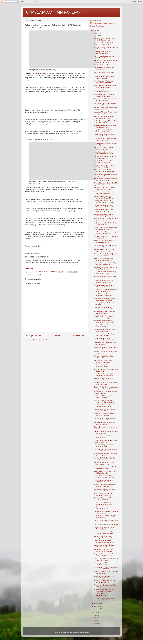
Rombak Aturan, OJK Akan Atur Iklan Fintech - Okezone (106, 219)
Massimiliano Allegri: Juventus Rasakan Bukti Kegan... (104, 95)
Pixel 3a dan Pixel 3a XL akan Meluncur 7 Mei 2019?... (103, 259)
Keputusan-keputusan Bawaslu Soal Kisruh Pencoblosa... (106, 268)
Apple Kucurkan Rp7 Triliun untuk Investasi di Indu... (105, 246)
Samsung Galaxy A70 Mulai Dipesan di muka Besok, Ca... (106, 303)
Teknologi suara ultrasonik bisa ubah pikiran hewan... (104, 52)
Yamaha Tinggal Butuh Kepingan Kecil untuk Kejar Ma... (105, 485)
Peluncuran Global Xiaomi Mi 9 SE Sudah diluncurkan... (105, 467)
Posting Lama (79, 336)
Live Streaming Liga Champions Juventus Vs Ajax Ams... (104, 490)
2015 (94, 620)
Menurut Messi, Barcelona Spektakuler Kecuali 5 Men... (104, 197)
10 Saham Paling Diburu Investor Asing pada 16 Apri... (105, 365)
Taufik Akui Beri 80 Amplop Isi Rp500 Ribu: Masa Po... (103, 481)
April (96, 36)
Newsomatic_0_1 (35, 275)
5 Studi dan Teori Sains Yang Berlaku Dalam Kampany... (103, 550)
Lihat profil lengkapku (97, 26)
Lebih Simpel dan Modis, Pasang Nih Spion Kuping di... (105, 139)
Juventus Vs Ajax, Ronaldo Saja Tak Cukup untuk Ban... (106, 48)
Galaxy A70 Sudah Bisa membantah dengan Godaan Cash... (106, 388)
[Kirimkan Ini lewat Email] (68, 272)
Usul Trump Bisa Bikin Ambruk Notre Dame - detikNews (106, 559)
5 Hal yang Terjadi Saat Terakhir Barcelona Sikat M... (104, 563)
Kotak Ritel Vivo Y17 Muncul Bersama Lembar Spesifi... (103, 317)
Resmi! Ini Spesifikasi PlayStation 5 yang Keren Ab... (105, 175)
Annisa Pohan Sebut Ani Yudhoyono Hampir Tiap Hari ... (106, 521)
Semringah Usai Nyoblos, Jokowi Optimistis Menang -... (105, 104)
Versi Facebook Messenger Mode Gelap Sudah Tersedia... (105, 86)
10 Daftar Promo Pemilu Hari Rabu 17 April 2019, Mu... (105, 223)
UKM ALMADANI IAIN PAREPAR (53, 12)
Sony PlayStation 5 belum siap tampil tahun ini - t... (104, 73)
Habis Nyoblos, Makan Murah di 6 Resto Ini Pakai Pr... (105, 135)
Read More (29, 268)
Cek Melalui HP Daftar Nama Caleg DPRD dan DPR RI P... (105, 568)
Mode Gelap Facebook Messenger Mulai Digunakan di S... (105, 290)
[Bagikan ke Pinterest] (76, 272)
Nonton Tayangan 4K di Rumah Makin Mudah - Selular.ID (104, 299)
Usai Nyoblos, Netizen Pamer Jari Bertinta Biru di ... (105, 157)
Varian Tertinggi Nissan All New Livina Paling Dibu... (104, 577)
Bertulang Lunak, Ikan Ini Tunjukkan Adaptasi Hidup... (106, 572)
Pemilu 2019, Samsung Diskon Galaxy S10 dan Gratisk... (104, 161)
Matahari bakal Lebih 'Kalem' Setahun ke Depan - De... (103, 215)
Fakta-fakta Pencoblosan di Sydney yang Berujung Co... (105, 516)
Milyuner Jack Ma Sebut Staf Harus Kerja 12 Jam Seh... (105, 458)
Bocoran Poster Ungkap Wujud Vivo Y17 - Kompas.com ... (106, 254)
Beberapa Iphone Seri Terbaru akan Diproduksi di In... (106, 237)
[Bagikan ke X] (72, 272)
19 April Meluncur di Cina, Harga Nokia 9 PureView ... (104, 77)
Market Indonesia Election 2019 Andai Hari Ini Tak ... (104, 68)
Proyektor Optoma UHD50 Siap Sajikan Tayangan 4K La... (104, 554)
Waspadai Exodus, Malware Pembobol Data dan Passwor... (105, 170)
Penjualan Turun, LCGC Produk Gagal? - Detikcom (104, 498)
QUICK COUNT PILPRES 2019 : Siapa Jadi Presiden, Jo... (104, 43)
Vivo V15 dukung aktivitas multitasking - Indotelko (102, 294)
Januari (97, 609)
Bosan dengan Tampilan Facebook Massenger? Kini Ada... (105, 179)
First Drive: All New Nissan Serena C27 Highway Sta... (105, 144)
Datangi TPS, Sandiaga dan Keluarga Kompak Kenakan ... (104, 201)
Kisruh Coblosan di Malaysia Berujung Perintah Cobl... (103, 281)
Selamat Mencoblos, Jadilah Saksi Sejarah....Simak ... (105, 348)
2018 (94, 612)
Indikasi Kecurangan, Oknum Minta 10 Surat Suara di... (105, 121)
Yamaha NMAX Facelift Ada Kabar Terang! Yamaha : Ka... (105, 581)
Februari (97, 606)
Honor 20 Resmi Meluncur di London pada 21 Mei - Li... (103, 308)
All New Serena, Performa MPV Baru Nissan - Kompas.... (104, 590)
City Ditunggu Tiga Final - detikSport (106, 524)
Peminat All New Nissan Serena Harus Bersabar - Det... (104, 419)
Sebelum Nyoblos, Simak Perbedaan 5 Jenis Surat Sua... (105, 339)
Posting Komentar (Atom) (41, 340)
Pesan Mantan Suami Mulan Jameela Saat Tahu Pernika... (104, 476)
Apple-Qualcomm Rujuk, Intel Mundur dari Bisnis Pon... (103, 81)
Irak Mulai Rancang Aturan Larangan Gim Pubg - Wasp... (104, 537)
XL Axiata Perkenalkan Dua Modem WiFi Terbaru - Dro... (105, 454)
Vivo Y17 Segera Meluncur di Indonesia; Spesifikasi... (103, 379)
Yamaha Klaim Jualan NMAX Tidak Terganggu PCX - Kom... (105, 228)
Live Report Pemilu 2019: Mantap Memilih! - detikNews (105, 272)
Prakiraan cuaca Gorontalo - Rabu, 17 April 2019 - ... (105, 352)
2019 (94, 33)
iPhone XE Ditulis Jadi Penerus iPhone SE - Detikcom (104, 166)
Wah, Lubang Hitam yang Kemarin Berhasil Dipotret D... (105, 450)
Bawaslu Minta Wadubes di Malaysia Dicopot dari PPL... (106, 410)
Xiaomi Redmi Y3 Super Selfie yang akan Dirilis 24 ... (105, 392)
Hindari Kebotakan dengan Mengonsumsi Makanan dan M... (105, 206)
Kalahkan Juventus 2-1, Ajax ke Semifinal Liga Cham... (104, 414)
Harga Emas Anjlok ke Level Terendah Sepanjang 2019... (104, 152)
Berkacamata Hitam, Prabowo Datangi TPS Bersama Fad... (104, 192)
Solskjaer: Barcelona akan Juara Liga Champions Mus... (104, 117)
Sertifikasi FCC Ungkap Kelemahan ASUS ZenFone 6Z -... (105, 396)
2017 (94, 615)
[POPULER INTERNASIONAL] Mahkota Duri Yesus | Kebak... (104, 321)
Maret (96, 603)
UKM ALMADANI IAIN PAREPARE (103, 23)
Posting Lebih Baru (33, 336)
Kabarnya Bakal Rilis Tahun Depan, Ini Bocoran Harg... (105, 383)
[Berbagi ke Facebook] (74, 272)
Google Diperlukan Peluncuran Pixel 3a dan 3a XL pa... (106, 427)
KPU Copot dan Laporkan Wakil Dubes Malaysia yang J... (104, 188)
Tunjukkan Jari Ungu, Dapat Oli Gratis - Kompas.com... (104, 130)
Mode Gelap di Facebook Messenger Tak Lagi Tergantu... (105, 541)
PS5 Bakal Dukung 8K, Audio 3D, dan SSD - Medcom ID (105, 263)
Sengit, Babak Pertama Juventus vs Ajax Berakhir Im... (105, 441)
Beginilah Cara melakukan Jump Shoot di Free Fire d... (104, 463)
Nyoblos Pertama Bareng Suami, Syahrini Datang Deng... (105, 39)
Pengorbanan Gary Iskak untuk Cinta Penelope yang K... (104, 90)
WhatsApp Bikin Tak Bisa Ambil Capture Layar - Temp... (104, 250)
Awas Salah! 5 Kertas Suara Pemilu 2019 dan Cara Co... (105, 472)
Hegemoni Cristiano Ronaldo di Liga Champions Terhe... (106, 325)
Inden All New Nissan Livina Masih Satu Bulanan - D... (105, 126)
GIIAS (44, 73)
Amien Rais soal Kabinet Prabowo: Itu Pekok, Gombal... (105, 99)
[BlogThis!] (70, 272)
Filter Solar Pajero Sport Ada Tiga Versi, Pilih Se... (105, 586)
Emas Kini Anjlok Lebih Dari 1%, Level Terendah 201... (104, 423)
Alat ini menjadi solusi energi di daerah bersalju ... (104, 57)
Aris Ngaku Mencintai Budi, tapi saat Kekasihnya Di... (106, 512)
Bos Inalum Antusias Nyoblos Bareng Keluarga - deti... (103, 148)
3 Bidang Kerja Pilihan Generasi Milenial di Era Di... (104, 312)
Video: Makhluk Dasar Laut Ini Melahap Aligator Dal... (104, 210)
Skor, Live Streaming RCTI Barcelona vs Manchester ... (104, 503)
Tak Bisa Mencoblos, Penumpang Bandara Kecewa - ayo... (105, 232)
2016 (94, 618)
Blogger (85, 632)
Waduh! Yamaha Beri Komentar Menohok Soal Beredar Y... (104, 528)
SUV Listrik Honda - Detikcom (103, 65)
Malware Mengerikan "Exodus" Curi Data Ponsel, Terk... (105, 546)
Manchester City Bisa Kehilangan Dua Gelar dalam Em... (105, 334)
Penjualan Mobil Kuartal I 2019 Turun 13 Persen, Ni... (104, 286)
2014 (94, 623)
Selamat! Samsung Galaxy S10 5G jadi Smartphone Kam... (105, 183)
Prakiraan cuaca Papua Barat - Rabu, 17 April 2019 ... (104, 357)
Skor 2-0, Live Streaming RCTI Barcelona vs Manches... (104, 494)
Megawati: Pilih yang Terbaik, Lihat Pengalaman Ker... (105, 112)
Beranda (58, 336)
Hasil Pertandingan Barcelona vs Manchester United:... (104, 445)
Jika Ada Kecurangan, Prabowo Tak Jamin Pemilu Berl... (105, 108)
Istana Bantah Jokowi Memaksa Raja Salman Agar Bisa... (104, 405)
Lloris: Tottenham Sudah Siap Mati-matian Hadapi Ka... (105, 436)
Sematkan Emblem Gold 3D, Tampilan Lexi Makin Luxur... (104, 532)
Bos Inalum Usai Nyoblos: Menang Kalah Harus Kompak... (105, 61)
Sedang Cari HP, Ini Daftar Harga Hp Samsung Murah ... (106, 432)
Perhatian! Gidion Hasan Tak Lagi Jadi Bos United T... (105, 599)
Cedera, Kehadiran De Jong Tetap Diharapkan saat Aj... (105, 507)
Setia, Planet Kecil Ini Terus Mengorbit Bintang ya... (103, 361)
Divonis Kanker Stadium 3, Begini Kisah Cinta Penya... (105, 330)
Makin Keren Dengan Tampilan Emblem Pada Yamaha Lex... (104, 374)
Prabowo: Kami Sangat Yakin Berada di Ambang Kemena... (104, 401)
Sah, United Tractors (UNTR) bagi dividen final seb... (105, 594)
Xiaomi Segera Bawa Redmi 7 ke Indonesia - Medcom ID (105, 241)
